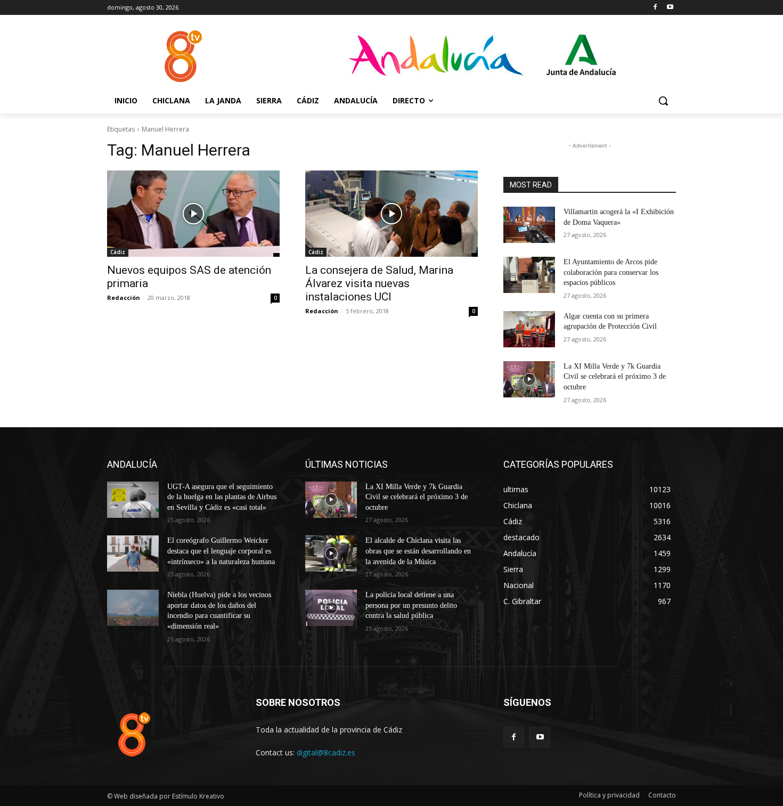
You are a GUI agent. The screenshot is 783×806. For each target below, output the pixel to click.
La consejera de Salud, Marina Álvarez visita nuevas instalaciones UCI (379, 283)
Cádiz (117, 252)
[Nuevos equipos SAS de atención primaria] (193, 213)
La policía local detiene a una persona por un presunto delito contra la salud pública (411, 605)
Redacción (123, 298)
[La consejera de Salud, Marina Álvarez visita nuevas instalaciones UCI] (391, 213)
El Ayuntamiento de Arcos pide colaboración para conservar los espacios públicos (611, 272)
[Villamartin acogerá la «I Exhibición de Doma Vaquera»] (529, 225)
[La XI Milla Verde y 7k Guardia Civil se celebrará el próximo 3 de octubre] (529, 379)
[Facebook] (655, 8)
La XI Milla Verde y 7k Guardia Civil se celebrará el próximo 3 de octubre (615, 376)
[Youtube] (670, 8)
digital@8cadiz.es (326, 752)
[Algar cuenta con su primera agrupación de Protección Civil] (529, 329)
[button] (663, 100)
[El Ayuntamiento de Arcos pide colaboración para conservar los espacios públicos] (529, 275)
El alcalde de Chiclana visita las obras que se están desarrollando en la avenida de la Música (418, 550)
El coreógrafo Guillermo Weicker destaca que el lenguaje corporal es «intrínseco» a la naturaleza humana (221, 550)
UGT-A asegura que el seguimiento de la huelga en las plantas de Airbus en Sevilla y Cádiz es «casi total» (221, 497)
